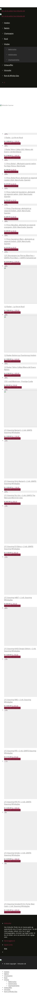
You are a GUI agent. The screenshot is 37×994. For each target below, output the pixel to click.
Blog (5, 949)
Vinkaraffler (8, 65)
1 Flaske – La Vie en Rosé (13, 137)
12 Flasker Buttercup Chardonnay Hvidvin (20, 355)
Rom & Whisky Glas (11, 76)
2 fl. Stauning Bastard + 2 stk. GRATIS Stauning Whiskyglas (18, 431)
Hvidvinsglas (12, 55)
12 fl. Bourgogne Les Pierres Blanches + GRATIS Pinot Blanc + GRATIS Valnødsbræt (20, 256)
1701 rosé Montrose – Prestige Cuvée (18, 381)
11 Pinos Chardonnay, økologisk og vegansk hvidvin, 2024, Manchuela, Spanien (17, 210)
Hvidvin (7, 23)
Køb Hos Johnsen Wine (13, 387)
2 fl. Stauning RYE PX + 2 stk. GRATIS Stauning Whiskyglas (17, 803)
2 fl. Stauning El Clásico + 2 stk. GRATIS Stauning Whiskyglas (18, 547)
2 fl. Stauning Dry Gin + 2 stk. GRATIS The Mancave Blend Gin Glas (19, 496)
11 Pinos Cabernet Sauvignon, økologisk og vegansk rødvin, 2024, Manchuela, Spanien (19, 194)
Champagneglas (13, 60)
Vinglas (7, 44)
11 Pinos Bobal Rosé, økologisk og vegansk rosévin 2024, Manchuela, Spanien (20, 179)
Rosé (6, 39)
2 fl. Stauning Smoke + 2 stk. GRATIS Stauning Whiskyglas (17, 854)
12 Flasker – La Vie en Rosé (14, 306)
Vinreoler (7, 70)
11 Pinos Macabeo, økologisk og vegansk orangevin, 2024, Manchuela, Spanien (19, 226)
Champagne (8, 33)
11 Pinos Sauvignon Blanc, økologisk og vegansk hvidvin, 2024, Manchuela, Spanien (19, 241)
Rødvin (6, 28)
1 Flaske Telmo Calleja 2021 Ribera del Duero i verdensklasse (18, 150)
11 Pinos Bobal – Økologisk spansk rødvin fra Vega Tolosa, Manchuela (20, 164)
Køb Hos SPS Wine (11, 172)
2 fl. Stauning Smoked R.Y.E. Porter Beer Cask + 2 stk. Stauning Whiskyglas (19, 905)
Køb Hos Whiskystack (12, 143)
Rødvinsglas (12, 49)
